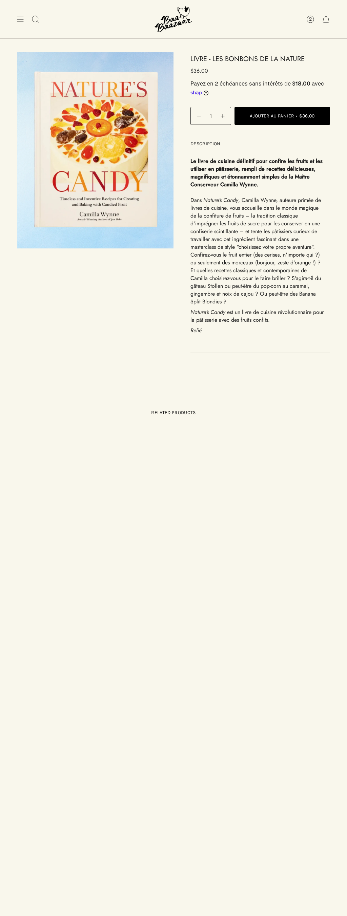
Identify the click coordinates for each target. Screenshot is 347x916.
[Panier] (326, 19)
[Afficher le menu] (20, 19)
